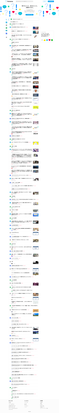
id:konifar (13, 340)
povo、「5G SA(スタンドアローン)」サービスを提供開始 (20, 142)
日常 (12, 261)
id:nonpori (13, 288)
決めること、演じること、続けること (17, 338)
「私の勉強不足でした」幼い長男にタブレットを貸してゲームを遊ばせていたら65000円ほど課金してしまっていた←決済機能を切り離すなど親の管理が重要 (22, 77)
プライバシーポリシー (11, 403)
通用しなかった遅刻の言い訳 (16, 110)
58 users (35, 374)
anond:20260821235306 (15, 350)
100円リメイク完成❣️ (15, 209)
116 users (13, 306)
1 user (29, 39)
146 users (32, 276)
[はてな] (9, 1)
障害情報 (25, 404)
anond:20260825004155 (15, 252)
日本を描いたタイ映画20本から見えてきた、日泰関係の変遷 (20, 118)
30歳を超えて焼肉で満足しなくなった (17, 265)
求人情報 (41, 404)
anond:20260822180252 (15, 369)
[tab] (6, 19)
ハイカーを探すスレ (14, 387)
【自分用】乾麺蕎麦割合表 (15, 371)
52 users (23, 297)
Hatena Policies (11, 409)
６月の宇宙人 (13, 196)
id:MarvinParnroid (14, 398)
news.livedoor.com (14, 51)
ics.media (13, 104)
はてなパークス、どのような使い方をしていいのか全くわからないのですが (23, 393)
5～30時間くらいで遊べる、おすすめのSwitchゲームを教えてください (22, 290)
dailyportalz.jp (14, 194)
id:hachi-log (14, 274)
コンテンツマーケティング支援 (44, 408)
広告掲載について (42, 407)
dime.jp (13, 223)
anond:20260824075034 (15, 325)
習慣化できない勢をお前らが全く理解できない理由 (19, 358)
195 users (28, 268)
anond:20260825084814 (15, 226)
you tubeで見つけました (15, 232)
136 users (19, 317)
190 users (24, 265)
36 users (28, 324)
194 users (32, 342)
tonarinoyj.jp (14, 180)
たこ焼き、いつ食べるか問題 (16, 182)
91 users (13, 55)
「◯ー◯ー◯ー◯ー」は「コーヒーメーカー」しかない (20, 175)
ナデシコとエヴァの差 (15, 317)
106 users (23, 115)
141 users (24, 338)
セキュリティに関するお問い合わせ (13, 408)
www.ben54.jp (14, 173)
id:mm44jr (13, 329)
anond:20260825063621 (15, 237)
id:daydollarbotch (14, 111)
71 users (13, 107)
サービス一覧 (26, 402)
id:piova (13, 69)
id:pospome (13, 270)
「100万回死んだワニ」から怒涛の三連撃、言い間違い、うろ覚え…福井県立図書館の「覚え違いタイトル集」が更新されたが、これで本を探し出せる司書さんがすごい (22, 64)
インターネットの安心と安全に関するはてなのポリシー (45, 34)
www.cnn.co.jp (14, 168)
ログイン (45, 1)
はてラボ (25, 403)
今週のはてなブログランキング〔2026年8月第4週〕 (19, 309)
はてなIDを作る (51, 1)
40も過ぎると (14, 335)
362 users (28, 358)
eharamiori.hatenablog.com (15, 152)
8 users (30, 352)
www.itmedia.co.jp (14, 56)
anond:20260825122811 (15, 183)
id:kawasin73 (14, 299)
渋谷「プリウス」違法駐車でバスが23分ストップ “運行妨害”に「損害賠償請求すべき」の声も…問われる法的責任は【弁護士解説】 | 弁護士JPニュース (22, 171)
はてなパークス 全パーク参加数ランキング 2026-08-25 (20, 39)
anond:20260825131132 (15, 176)
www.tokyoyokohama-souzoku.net (17, 204)
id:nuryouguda (14, 140)
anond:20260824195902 (15, 259)
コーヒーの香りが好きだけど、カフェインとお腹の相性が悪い (21, 272)
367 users (20, 225)
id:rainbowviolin (14, 307)
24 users (17, 82)
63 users (23, 73)
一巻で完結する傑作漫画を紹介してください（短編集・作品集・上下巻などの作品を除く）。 (25, 305)
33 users (37, 199)
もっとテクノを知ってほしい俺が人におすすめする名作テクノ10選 (21, 368)
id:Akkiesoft (14, 388)
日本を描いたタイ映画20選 (16, 135)
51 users (19, 214)
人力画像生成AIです (14, 390)
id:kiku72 (13, 147)
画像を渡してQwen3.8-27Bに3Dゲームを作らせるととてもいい (21, 331)
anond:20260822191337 (15, 366)
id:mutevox (13, 43)
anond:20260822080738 (15, 382)
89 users (16, 128)
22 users (16, 46)
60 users (28, 50)
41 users (23, 132)
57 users (31, 118)
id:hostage (13, 263)
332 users (22, 123)
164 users (21, 65)
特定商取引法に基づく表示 (12, 405)
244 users (14, 255)
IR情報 (41, 403)
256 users (30, 142)
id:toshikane (14, 234)
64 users (21, 371)
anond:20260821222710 (15, 385)
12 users (13, 332)
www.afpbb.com (14, 230)
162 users (17, 335)
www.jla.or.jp (14, 47)
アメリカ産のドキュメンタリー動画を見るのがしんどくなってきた (21, 276)
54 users (21, 182)
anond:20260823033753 (15, 353)
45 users (13, 60)
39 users (19, 390)
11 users (35, 185)
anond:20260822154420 (15, 372)
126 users (33, 355)
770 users (32, 368)
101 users (35, 365)
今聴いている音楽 (14, 146)
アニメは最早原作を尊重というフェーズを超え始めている (20, 236)
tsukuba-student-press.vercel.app (16, 256)
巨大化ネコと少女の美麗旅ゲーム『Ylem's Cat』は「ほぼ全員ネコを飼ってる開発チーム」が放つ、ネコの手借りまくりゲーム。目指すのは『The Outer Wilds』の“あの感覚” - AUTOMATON (22, 162)
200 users (30, 175)
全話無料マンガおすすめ (15, 42)
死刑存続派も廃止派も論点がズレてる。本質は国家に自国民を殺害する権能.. (23, 365)
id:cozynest (13, 315)
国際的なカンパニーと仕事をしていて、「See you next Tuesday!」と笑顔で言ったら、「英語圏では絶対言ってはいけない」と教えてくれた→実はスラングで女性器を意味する (22, 114)
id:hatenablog (14, 311)
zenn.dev (13, 100)
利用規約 (10, 402)
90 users (17, 229)
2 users (28, 309)
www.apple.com (14, 37)
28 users (14, 179)
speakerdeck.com (14, 108)
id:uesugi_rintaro (14, 241)
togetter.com (14, 66)
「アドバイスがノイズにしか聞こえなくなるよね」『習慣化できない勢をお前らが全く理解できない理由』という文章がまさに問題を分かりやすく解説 (22, 127)
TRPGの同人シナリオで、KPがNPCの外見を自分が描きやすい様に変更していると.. (24, 199)
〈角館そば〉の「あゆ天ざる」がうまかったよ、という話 (20, 239)
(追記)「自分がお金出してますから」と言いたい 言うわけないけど (21, 355)
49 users (19, 78)
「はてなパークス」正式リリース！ (17, 19)
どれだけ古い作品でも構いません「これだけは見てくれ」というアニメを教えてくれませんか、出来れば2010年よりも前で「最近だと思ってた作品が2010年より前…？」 (22, 122)
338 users (30, 236)
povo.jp (13, 144)
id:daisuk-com (14, 40)
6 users (19, 258)
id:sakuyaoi (13, 295)
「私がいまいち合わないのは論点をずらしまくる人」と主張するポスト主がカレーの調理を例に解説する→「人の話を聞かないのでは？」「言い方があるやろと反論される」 (22, 72)
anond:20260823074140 (15, 356)
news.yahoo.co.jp (14, 61)
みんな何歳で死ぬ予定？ (15, 225)
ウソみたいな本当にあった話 (16, 206)
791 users (19, 203)
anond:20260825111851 (15, 200)
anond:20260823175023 (15, 336)
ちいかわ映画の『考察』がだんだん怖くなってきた (19, 324)
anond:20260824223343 (15, 266)
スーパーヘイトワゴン (15, 258)
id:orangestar (14, 197)
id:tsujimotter (14, 303)
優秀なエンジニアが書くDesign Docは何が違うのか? (19, 268)
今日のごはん (13, 68)
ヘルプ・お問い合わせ (11, 404)
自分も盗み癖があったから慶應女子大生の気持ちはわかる (20, 352)
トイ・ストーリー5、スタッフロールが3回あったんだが (20, 345)
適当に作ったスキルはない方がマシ (17, 297)
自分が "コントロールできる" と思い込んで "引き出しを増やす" (21, 106)
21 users (15, 302)
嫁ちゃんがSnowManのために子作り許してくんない (19, 384)
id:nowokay (13, 333)
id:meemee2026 (14, 291)
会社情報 (41, 402)
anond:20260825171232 (15, 119)
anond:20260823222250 (15, 322)
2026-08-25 (14, 243)
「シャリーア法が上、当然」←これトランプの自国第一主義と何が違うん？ (22, 185)
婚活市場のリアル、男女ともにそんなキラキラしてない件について (21, 342)
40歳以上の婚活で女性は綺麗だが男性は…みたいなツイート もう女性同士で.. (23, 374)
